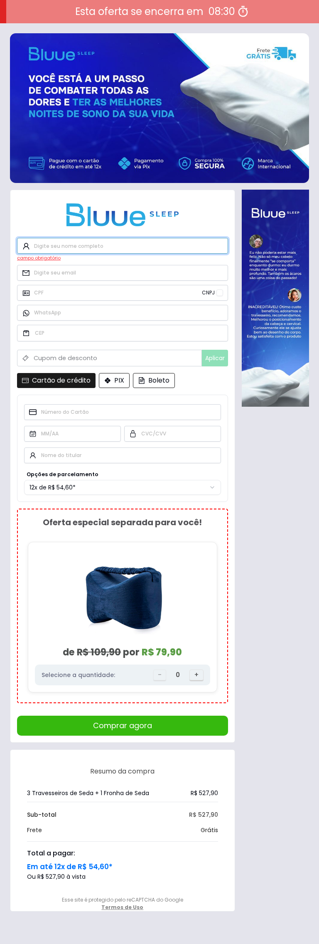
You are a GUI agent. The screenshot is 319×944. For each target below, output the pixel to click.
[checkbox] (219, 292)
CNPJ (208, 292)
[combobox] (122, 487)
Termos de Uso (122, 907)
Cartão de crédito (61, 380)
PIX (119, 380)
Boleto (158, 380)
